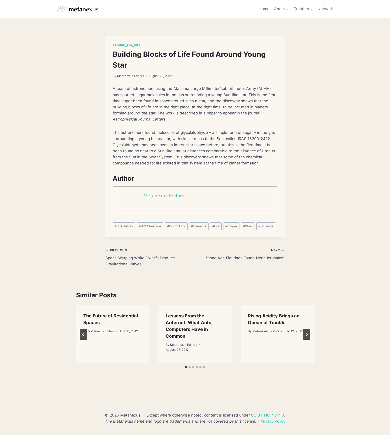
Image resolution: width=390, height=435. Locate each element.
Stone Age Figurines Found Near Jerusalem (245, 254)
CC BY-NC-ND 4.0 (267, 415)
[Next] (306, 334)
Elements (198, 226)
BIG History (124, 226)
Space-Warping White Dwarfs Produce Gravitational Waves (140, 257)
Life (216, 226)
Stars (248, 226)
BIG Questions (150, 226)
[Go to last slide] (83, 334)
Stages (231, 226)
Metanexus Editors (130, 76)
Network (325, 9)
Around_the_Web (126, 45)
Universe (265, 226)
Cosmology (176, 226)
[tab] (186, 367)
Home (264, 9)
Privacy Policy (272, 421)
